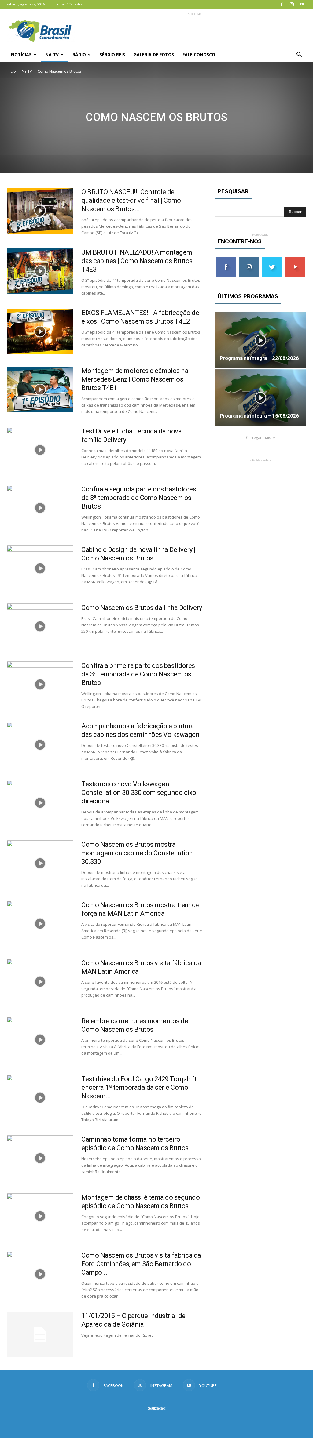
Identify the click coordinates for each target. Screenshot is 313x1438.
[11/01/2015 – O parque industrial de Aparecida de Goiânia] (40, 1334)
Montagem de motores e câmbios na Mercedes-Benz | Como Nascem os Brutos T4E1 (134, 379)
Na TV (52, 54)
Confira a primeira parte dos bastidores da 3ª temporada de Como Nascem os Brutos (138, 674)
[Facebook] (281, 4)
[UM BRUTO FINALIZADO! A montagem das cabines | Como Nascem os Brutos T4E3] (40, 271)
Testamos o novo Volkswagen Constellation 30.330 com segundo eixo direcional (138, 792)
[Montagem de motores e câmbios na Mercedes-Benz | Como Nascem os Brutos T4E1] (40, 389)
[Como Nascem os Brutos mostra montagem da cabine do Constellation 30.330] (40, 863)
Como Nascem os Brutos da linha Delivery (141, 607)
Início (11, 71)
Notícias (21, 54)
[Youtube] (301, 4)
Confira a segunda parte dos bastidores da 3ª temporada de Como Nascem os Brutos (138, 497)
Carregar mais (258, 437)
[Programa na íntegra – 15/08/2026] (260, 397)
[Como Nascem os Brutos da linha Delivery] (40, 626)
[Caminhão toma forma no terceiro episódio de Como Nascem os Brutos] (40, 1158)
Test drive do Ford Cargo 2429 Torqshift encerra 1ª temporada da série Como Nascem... (139, 1087)
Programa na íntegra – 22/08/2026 (259, 358)
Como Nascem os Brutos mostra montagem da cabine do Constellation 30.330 (137, 853)
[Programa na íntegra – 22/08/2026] (260, 340)
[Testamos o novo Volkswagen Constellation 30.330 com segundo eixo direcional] (40, 803)
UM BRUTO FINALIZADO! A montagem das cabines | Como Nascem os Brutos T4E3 (137, 260)
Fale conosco (198, 54)
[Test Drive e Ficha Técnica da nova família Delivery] (40, 450)
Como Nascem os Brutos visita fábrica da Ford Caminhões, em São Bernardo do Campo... (141, 1263)
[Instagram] (291, 4)
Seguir (249, 259)
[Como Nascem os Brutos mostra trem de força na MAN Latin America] (40, 924)
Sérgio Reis (112, 54)
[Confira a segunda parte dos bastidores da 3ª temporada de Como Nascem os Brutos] (40, 508)
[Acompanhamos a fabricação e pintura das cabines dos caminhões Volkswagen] (40, 745)
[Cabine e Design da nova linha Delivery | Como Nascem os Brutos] (40, 568)
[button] (299, 54)
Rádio (79, 54)
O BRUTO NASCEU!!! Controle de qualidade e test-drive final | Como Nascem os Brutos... (131, 200)
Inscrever (294, 259)
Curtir (226, 259)
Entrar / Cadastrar (69, 4)
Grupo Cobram (156, 1419)
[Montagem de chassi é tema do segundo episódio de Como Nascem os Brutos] (40, 1216)
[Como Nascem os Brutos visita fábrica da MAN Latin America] (40, 982)
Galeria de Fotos (154, 54)
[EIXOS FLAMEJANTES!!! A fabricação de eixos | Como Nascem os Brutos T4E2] (40, 331)
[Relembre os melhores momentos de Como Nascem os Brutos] (40, 1040)
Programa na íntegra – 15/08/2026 (259, 416)
